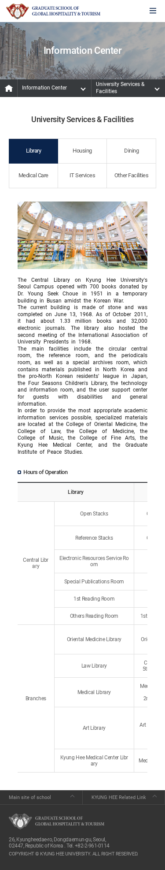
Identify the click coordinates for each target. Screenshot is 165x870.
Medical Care (33, 175)
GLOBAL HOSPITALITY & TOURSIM (53, 11)
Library (33, 150)
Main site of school (30, 797)
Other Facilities (131, 175)
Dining (131, 150)
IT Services (82, 175)
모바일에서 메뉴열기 (153, 11)
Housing (82, 150)
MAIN (9, 88)
